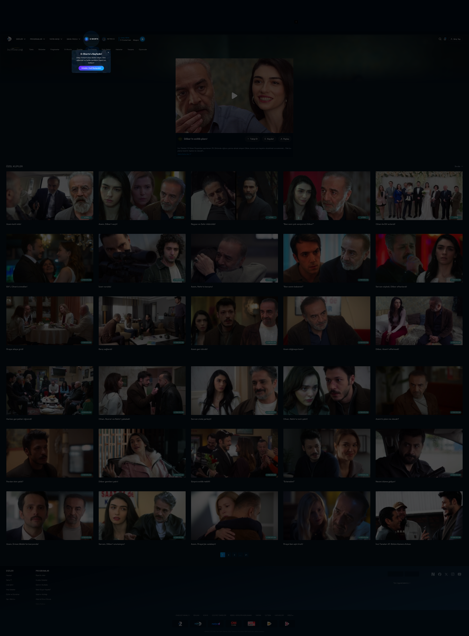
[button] (108, 52)
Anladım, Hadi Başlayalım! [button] (91, 68)
